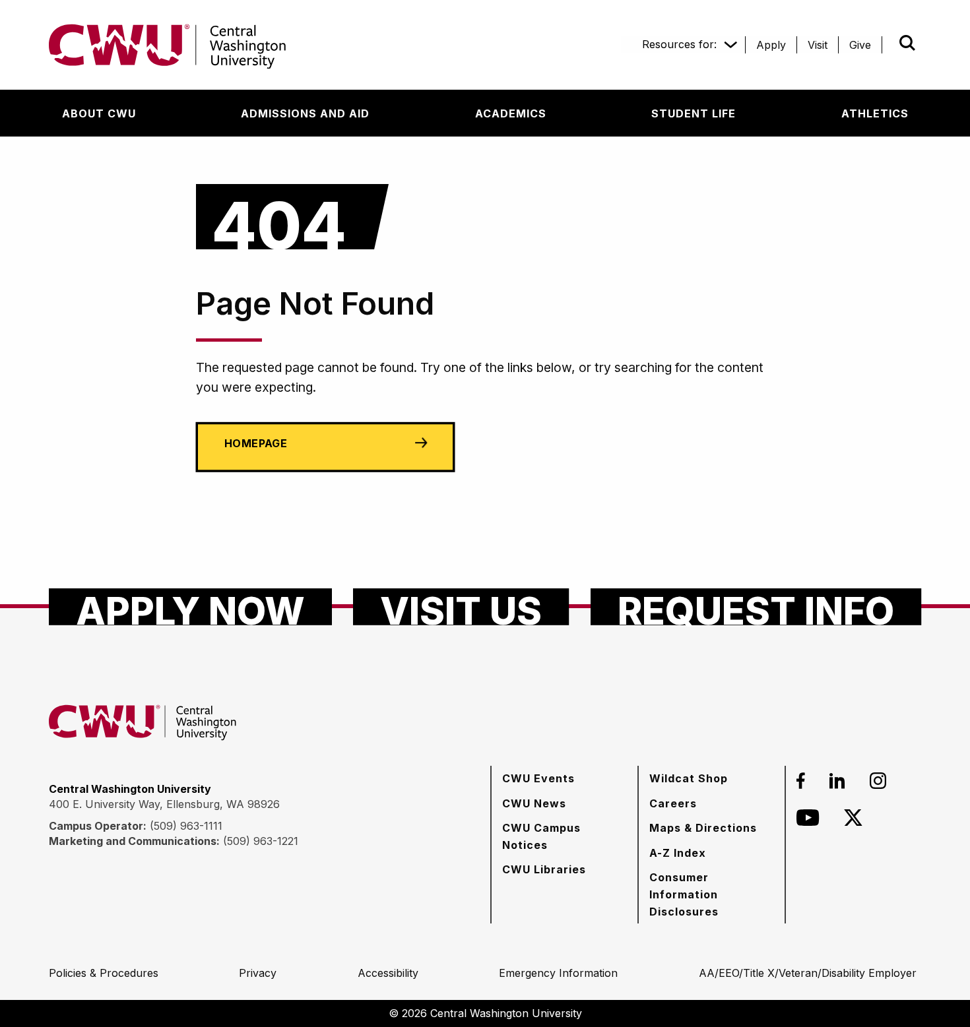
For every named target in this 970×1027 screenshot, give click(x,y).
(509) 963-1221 (260, 841)
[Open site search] (907, 42)
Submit (888, 42)
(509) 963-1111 (186, 825)
